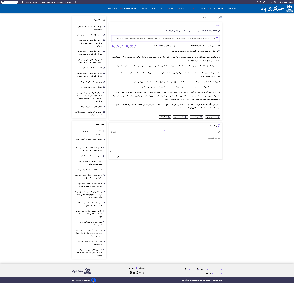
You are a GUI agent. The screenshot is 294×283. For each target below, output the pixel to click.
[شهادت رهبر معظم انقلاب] (165, 18)
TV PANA (42, 2)
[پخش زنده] (74, 2)
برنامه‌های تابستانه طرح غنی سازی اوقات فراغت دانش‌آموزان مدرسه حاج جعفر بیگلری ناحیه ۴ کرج (88, 194)
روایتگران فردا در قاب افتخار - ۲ (91, 81)
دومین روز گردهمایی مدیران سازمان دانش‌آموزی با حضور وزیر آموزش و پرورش (90, 43)
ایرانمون (220, 8)
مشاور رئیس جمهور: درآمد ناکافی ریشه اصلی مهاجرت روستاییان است (89, 149)
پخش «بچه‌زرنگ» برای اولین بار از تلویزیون (90, 132)
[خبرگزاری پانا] (272, 8)
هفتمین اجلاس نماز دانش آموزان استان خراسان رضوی (89, 141)
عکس (153, 8)
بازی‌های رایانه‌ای (112, 8)
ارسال (117, 156)
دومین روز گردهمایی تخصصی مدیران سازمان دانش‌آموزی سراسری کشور (89, 53)
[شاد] (268, 2)
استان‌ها (144, 8)
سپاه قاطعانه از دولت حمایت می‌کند (90, 169)
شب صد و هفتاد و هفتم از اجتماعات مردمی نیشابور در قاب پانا (90, 204)
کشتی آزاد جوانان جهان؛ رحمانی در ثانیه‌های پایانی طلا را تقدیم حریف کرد (89, 61)
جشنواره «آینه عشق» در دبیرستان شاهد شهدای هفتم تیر (88, 113)
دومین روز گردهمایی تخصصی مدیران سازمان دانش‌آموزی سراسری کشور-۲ (89, 75)
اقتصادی (202, 8)
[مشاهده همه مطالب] (275, 2)
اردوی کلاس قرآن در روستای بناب (91, 106)
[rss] (271, 2)
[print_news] (131, 46)
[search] (3, 2)
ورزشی (162, 8)
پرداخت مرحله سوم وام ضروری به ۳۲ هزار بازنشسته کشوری (89, 163)
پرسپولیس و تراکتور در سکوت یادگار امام (88, 156)
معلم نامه (68, 2)
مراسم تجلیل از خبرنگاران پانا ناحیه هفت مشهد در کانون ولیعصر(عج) (88, 176)
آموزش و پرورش (233, 8)
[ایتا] (264, 2)
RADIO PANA (51, 2)
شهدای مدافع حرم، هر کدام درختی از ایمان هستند (89, 223)
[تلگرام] (257, 2)
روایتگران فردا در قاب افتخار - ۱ (91, 87)
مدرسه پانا (60, 2)
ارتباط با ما (142, 268)
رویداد (29, 2)
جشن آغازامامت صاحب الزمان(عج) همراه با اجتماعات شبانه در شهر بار (90, 185)
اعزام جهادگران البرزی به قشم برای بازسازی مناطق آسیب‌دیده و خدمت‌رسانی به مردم (88, 252)
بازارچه (35, 2)
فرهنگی (172, 8)
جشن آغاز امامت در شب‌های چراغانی (89, 34)
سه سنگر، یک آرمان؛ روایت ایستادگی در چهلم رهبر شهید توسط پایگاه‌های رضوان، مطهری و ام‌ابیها (88, 233)
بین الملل (192, 8)
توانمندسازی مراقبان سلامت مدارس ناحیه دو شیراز (90, 28)
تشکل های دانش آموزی (129, 8)
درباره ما (132, 268)
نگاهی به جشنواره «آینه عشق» (92, 68)
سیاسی (212, 8)
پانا (211, 280)
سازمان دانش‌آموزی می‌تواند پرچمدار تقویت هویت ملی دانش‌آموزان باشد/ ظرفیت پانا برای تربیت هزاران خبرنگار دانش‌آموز (89, 97)
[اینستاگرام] (261, 2)
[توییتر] (117, 46)
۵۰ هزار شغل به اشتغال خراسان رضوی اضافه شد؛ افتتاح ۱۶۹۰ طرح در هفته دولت (89, 214)
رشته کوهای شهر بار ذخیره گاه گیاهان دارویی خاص (89, 243)
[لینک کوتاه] (136, 46)
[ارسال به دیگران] (127, 46)
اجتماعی (182, 8)
